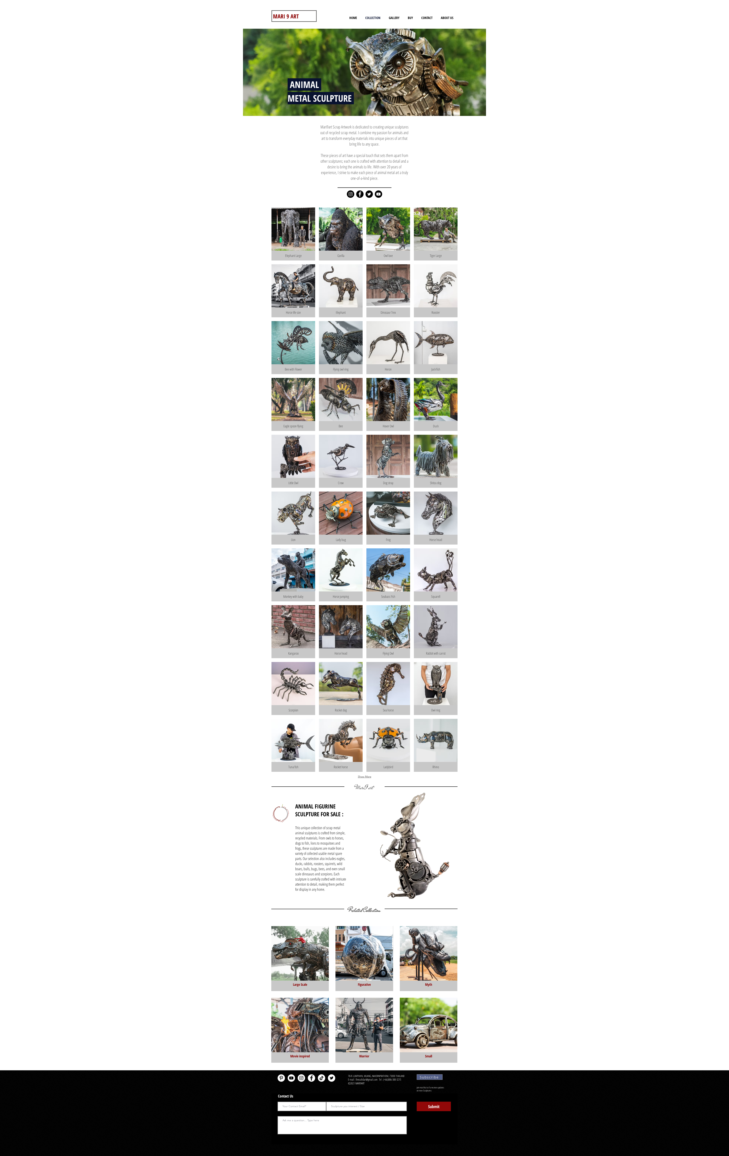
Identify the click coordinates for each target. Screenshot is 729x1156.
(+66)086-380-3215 (392, 1079)
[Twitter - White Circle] (331, 1078)
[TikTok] (321, 1078)
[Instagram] (350, 194)
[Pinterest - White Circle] (281, 1078)
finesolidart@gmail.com (367, 1079)
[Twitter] (369, 194)
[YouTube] (378, 194)
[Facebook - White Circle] (311, 1078)
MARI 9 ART (286, 16)
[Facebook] (360, 194)
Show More (364, 776)
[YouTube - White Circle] (291, 1078)
